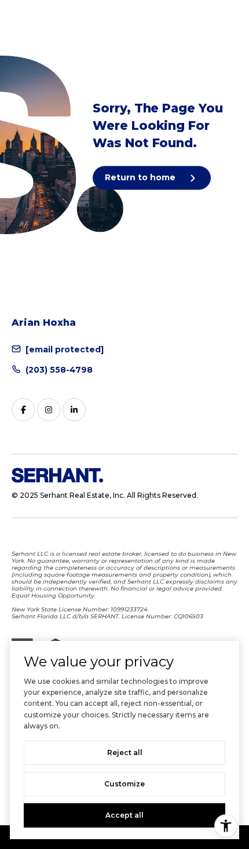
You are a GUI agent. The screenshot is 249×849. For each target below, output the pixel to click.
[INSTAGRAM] (48, 409)
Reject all (124, 752)
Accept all (124, 815)
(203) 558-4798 (59, 370)
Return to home (141, 177)
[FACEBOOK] (23, 409)
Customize (124, 783)
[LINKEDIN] (74, 409)
